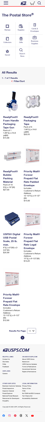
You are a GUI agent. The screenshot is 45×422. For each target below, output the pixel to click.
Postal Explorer (7, 393)
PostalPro (5, 401)
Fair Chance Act (27, 396)
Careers (5, 373)
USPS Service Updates (29, 364)
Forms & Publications (29, 366)
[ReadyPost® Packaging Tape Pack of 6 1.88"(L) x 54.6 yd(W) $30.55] (33, 101)
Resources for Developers (10, 398)
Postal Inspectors (8, 388)
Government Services (29, 369)
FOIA (23, 391)
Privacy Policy (26, 386)
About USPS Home (28, 359)
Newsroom (25, 361)
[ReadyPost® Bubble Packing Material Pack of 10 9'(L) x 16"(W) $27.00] (12, 155)
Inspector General (8, 391)
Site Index (5, 361)
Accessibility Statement (30, 398)
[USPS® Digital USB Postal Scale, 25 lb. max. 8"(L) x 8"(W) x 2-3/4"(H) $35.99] (12, 218)
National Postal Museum (10, 396)
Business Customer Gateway (11, 386)
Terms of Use (26, 388)
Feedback (5, 366)
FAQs (4, 364)
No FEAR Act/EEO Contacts (31, 393)
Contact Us (6, 359)
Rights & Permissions (29, 371)
